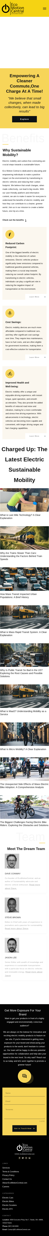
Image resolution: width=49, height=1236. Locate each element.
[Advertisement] (24, 42)
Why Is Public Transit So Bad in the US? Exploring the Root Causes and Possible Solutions (21, 673)
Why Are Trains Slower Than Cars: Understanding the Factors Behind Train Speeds (21, 556)
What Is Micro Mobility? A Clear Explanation (23, 749)
